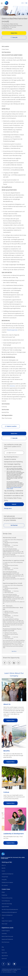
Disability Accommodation (7, 882)
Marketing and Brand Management (9, 912)
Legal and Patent (5, 906)
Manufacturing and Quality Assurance (10, 909)
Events (3, 949)
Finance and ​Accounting (7, 897)
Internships (4, 933)
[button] (14, 33)
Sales (3, 918)
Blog (3, 947)
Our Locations (5, 885)
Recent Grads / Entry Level (7, 936)
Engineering (4, 895)
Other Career (4, 923)
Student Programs (6, 930)
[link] (8, 508)
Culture (3, 871)
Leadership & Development (7, 873)
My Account (4, 958)
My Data (15, 970)
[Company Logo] (6, 3)
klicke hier (12, 386)
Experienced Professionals (7, 939)
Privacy (14, 971)
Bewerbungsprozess (12, 330)
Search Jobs (4, 952)
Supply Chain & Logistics (7, 920)
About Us (4, 865)
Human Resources (6, 900)
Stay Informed (5, 955)
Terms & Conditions (7, 971)
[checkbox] (14, 37)
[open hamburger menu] (2, 3)
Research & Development (7, 915)
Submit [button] (14, 504)
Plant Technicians (5, 942)
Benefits (3, 868)
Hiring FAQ (4, 879)
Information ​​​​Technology (7, 903)
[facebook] (3, 964)
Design (3, 892)
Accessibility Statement (7, 970)
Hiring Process (5, 876)
